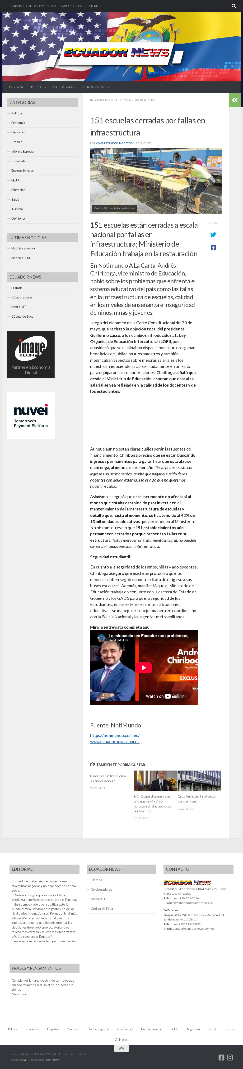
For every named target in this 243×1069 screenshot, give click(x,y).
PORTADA (16, 87)
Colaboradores (22, 297)
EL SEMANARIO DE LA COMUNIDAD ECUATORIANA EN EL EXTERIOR (53, 6)
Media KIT (18, 307)
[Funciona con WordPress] (25, 1060)
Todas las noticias (138, 100)
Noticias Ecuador (23, 248)
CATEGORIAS (62, 87)
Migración (18, 190)
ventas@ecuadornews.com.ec (194, 928)
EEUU (15, 180)
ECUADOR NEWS (93, 87)
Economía (18, 123)
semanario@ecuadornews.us (193, 903)
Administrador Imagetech (115, 143)
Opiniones (18, 218)
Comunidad (19, 161)
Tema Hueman (53, 1059)
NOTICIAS (36, 87)
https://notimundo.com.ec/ (115, 735)
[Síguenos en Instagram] (230, 1057)
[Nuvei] (31, 438)
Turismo (17, 209)
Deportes (18, 132)
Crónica (16, 142)
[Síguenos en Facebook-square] (221, 1057)
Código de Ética (22, 316)
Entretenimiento (22, 170)
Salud (15, 199)
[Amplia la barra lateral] (235, 100)
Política (16, 113)
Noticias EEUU (21, 258)
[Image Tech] (31, 377)
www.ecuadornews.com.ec (115, 741)
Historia (17, 288)
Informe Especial (104, 100)
